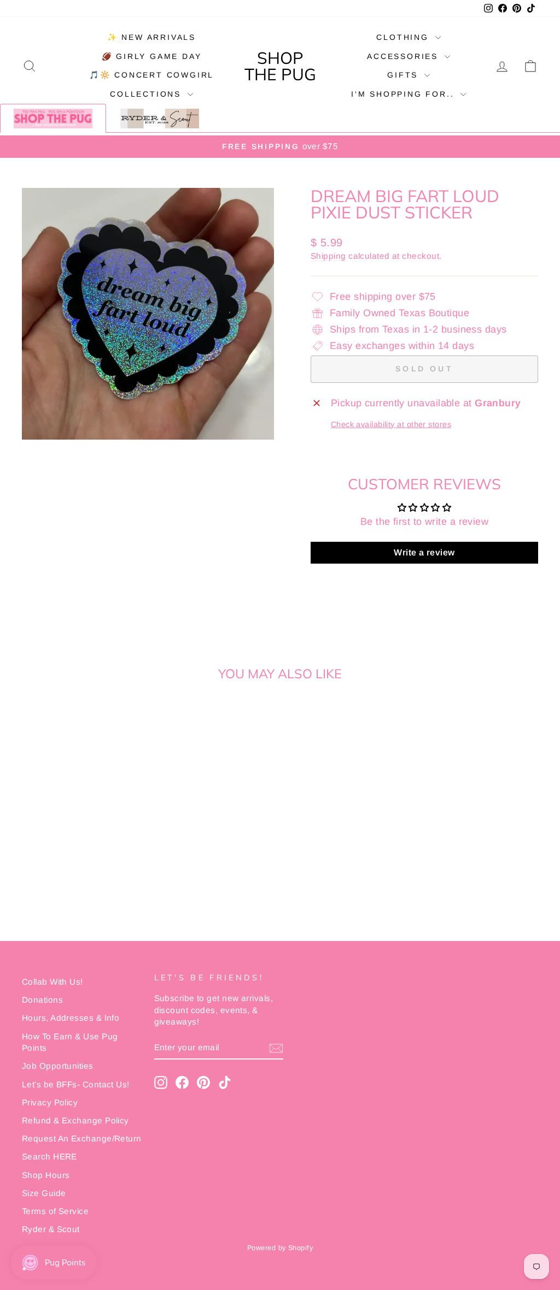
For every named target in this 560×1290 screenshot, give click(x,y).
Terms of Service (55, 1211)
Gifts (404, 74)
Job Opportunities (58, 1065)
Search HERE (49, 1156)
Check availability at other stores (391, 424)
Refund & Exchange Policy (75, 1120)
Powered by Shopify (280, 1248)
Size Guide (44, 1193)
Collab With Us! (52, 981)
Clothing (404, 37)
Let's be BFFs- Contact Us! (76, 1084)
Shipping (328, 256)
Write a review (424, 552)
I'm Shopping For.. (404, 94)
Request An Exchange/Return (82, 1138)
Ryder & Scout (51, 1229)
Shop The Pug (280, 66)
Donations (42, 999)
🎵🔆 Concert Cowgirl (151, 74)
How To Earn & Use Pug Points (70, 1042)
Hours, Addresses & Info (70, 1017)
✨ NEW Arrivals (151, 37)
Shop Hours (46, 1175)
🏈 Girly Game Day (152, 56)
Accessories (404, 56)
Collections (147, 94)
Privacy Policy (50, 1102)
